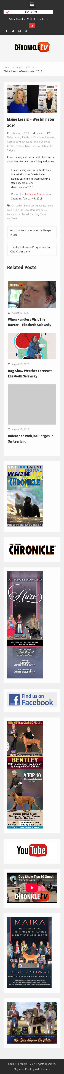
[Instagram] (19, 31)
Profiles (20, 146)
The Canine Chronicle (35, 194)
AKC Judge (17, 205)
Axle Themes (42, 1069)
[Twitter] (13, 31)
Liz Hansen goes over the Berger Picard (30, 232)
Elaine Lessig (14, 137)
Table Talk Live (33, 146)
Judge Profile (33, 141)
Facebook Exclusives (33, 137)
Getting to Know (16, 141)
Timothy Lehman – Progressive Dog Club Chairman (30, 249)
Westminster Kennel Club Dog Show (26, 214)
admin (40, 133)
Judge (42, 205)
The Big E (20, 209)
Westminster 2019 (36, 209)
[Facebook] (6, 31)
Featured (50, 137)
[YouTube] (26, 31)
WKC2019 (12, 218)
